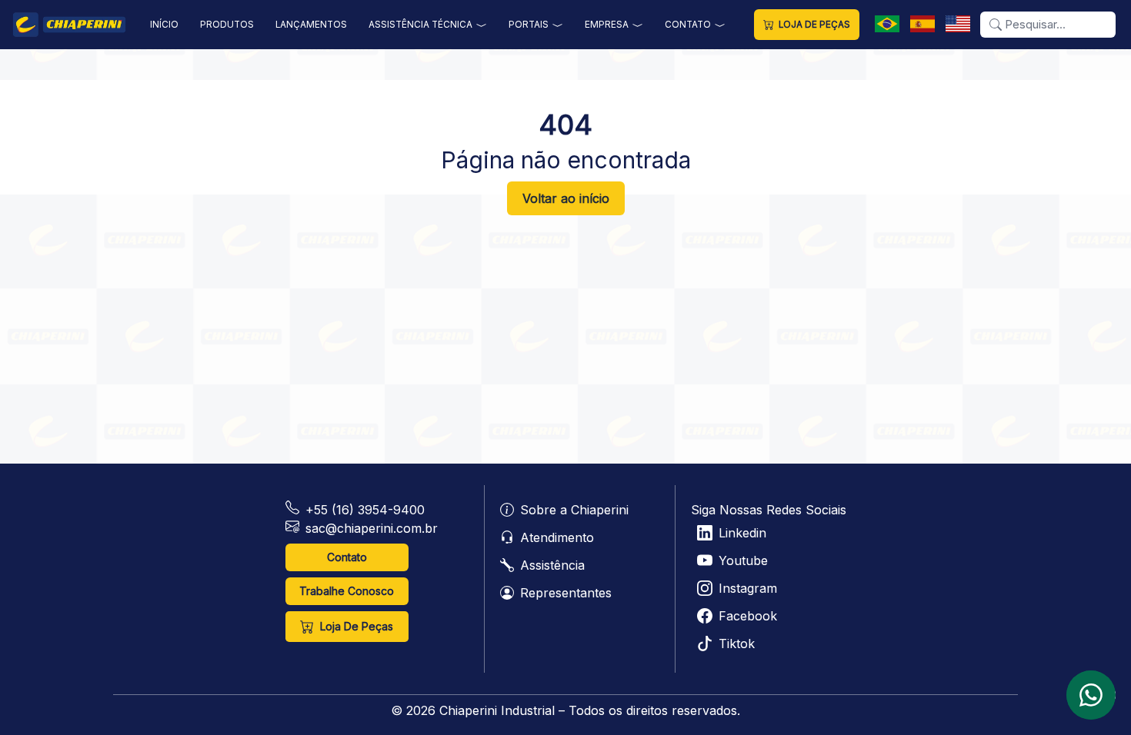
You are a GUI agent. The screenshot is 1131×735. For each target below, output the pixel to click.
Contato (347, 557)
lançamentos (311, 24)
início (164, 24)
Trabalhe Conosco (346, 590)
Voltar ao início (565, 198)
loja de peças (814, 24)
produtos (227, 24)
